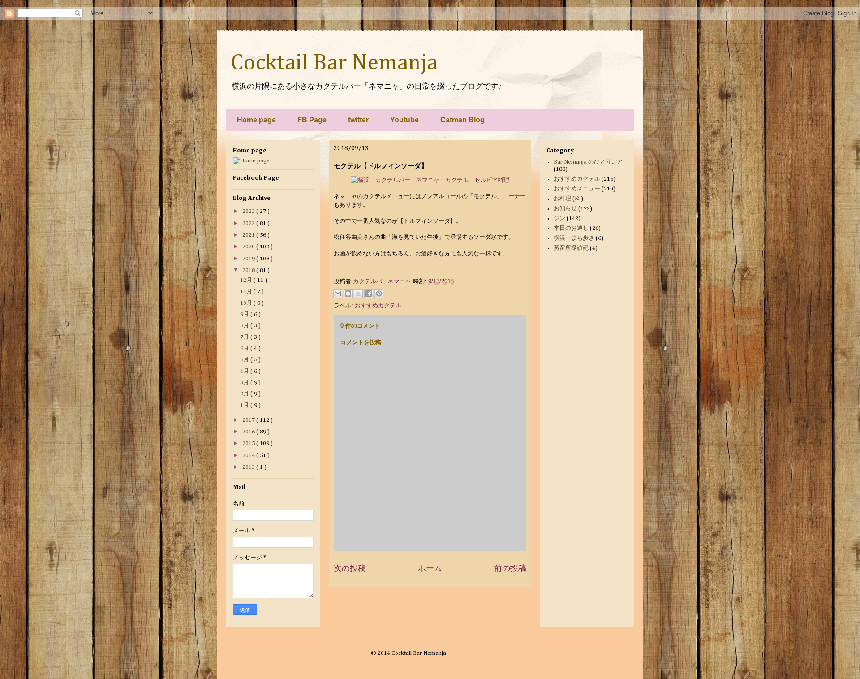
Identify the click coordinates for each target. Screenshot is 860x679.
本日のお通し (571, 228)
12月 (247, 280)
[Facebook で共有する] (368, 293)
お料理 (562, 199)
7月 (245, 337)
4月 (245, 371)
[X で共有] (358, 293)
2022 (249, 223)
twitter (358, 120)
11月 (247, 291)
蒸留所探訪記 (571, 248)
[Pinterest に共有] (378, 293)
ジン (559, 218)
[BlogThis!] (348, 293)
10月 (247, 303)
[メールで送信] (337, 293)
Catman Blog (462, 120)
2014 (249, 455)
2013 (249, 467)
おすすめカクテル (378, 305)
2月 (245, 394)
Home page (256, 120)
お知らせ (565, 209)
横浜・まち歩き (574, 238)
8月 (245, 326)
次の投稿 (350, 568)
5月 (245, 360)
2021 (249, 235)
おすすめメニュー (577, 189)
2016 (249, 432)
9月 (245, 314)
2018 (249, 270)
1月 (245, 405)
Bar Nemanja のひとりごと (588, 162)
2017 (249, 420)
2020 (249, 247)
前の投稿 (510, 568)
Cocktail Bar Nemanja (334, 63)
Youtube (404, 120)
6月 (245, 348)
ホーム (430, 568)
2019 (249, 259)
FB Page (312, 120)
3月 (245, 382)
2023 (249, 211)
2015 (249, 443)
